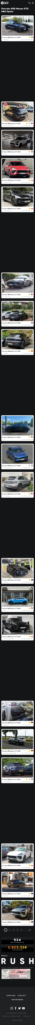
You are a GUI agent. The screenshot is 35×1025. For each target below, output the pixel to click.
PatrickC (6, 896)
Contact (22, 996)
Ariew (5, 154)
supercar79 (7, 296)
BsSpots (6, 325)
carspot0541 (7, 781)
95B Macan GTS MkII (14, 37)
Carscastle (7, 496)
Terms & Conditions (11, 1016)
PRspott (6, 582)
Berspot (6, 39)
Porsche (4, 37)
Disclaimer (17, 1020)
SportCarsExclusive (9, 639)
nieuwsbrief (17, 1000)
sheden (6, 353)
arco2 (5, 867)
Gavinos (6, 725)
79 (29, 930)
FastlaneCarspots (9, 125)
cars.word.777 (7, 182)
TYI (5, 439)
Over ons (11, 996)
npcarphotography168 (10, 753)
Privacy (27, 1016)
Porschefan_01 (8, 468)
